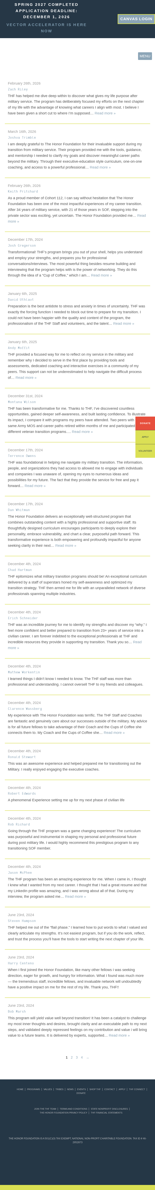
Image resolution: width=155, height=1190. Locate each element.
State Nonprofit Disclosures (109, 1109)
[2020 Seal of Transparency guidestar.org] (43, 1155)
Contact (109, 1089)
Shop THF (95, 1089)
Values (48, 1089)
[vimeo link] (95, 18)
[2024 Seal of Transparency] (112, 1155)
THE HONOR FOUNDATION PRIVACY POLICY (63, 1113)
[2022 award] (77, 1171)
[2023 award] (102, 1171)
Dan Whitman (19, 510)
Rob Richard (19, 824)
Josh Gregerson (22, 245)
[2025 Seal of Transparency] (126, 1155)
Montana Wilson (22, 402)
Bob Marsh (17, 1011)
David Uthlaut (21, 300)
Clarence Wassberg (25, 709)
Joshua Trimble (22, 137)
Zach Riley (18, 89)
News (70, 1089)
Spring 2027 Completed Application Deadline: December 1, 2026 (47, 10)
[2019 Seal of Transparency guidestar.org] (29, 1155)
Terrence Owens (22, 456)
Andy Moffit (19, 348)
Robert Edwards (22, 793)
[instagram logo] (114, 18)
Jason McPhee (20, 873)
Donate (145, 423)
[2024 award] (126, 1171)
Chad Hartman (20, 570)
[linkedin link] (101, 18)
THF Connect (137, 1089)
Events (81, 1089)
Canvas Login (136, 19)
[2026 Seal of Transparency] (140, 1155)
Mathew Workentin (24, 672)
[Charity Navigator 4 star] (70, 1155)
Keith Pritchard (23, 191)
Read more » (105, 113)
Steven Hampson (22, 921)
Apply (145, 437)
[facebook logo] (108, 18)
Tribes (59, 1089)
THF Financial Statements (106, 1113)
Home (20, 1089)
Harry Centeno (21, 963)
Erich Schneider (23, 618)
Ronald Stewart (22, 757)
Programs (33, 1089)
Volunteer (145, 451)
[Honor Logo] (10, 56)
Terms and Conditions (73, 1109)
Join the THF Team (45, 1109)
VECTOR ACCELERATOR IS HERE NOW (46, 28)
